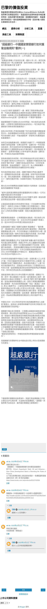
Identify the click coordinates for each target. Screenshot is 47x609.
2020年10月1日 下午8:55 (26, 542)
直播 (40, 28)
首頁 (23, 590)
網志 (4, 28)
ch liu (8, 461)
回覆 (7, 483)
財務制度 (20, 34)
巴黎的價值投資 (14, 7)
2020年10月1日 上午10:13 (27, 509)
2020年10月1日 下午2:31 (19, 525)
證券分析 (15, 28)
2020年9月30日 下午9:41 (19, 490)
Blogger (22, 607)
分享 (4, 449)
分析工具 (28, 28)
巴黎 (13, 509)
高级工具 (6, 34)
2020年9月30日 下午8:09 (19, 461)
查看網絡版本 (23, 594)
